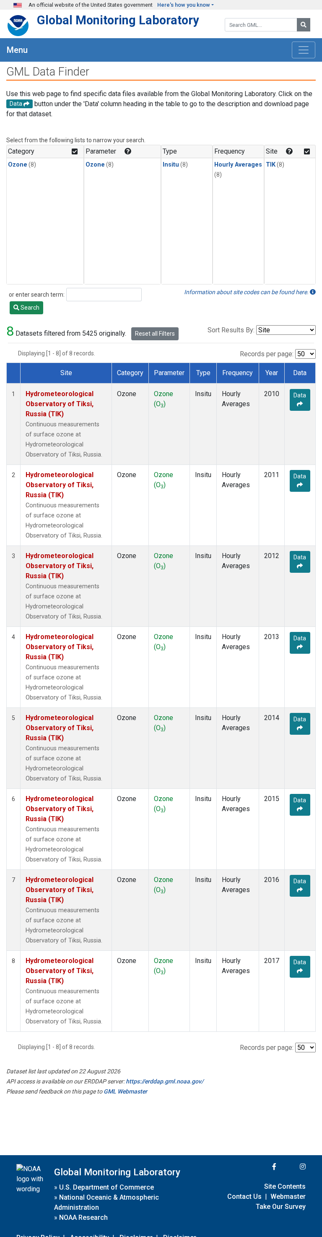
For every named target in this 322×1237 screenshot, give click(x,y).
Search (29, 307)
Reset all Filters (155, 333)
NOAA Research (83, 1217)
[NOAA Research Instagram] (292, 1166)
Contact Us (244, 1196)
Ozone (17, 164)
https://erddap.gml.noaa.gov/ (164, 1081)
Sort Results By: (231, 330)
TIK (270, 164)
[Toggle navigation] (303, 50)
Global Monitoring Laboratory (118, 20)
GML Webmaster (125, 1091)
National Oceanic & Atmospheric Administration (106, 1202)
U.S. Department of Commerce (106, 1187)
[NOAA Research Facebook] (263, 1166)
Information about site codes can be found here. (247, 292)
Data (299, 395)
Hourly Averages (238, 164)
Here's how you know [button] (183, 5)
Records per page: (266, 354)
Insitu (171, 164)
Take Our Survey (281, 1207)
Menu (17, 50)
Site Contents (285, 1186)
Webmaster (288, 1196)
